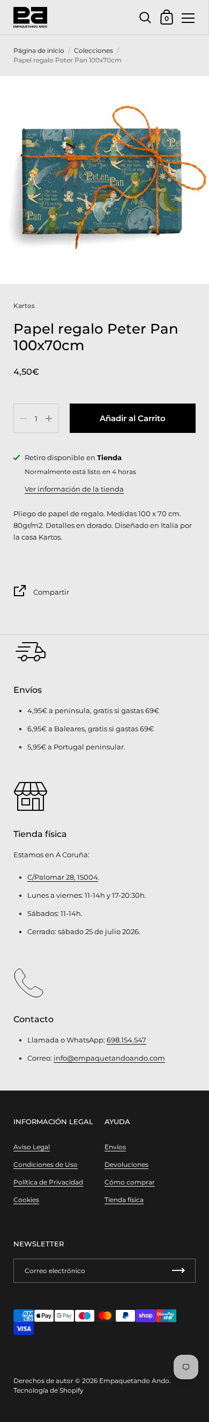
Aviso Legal (31, 1147)
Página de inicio (38, 50)
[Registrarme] (178, 1271)
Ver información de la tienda (74, 489)
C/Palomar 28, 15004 (62, 877)
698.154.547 (126, 1040)
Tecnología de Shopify (48, 1390)
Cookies (26, 1200)
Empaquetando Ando (134, 1381)
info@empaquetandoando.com (109, 1058)
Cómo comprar (129, 1182)
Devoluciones (126, 1164)
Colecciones (93, 50)
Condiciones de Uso (45, 1164)
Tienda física (124, 1200)
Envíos (115, 1147)
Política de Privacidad (48, 1182)
